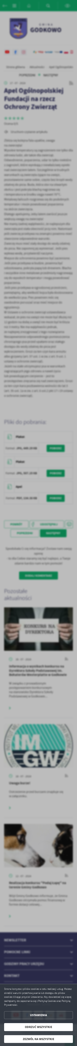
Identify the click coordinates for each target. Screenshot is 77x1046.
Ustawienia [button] (38, 1015)
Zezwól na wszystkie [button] (38, 1039)
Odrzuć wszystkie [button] (38, 1027)
